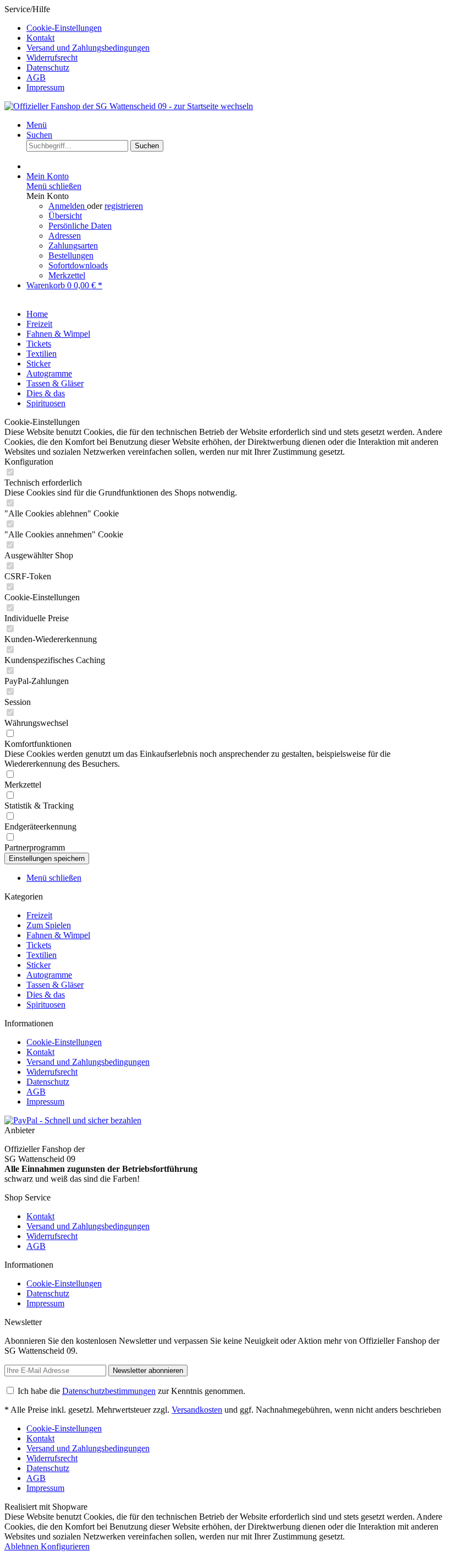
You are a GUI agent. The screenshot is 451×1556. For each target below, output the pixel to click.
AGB (36, 77)
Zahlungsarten (73, 245)
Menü (36, 125)
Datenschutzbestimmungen (109, 1391)
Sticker (38, 965)
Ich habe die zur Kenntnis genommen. (131, 1391)
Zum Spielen (48, 925)
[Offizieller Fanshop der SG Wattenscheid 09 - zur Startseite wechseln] (128, 106)
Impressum (45, 87)
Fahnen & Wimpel (58, 935)
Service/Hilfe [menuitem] (77, 48)
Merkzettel (66, 275)
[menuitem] (236, 28)
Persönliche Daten (80, 225)
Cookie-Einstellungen (64, 28)
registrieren (124, 206)
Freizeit (39, 915)
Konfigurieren (65, 1546)
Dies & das (45, 994)
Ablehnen (22, 1546)
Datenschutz (47, 67)
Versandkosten (197, 1409)
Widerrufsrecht (52, 57)
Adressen (64, 235)
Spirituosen (45, 1004)
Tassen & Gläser (55, 984)
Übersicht (65, 215)
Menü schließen (53, 186)
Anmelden (67, 206)
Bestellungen (71, 255)
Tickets (38, 945)
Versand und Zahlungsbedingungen (88, 47)
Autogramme (49, 974)
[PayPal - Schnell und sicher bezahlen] (72, 1120)
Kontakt (40, 37)
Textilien (41, 955)
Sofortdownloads (78, 265)
